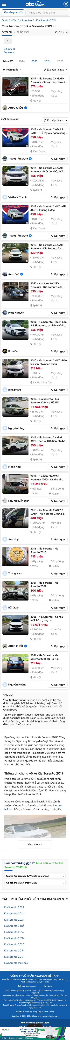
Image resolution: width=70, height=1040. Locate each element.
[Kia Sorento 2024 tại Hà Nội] (15, 407)
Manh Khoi (14, 466)
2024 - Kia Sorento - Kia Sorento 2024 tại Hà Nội (44, 400)
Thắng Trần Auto (18, 158)
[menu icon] (4, 4)
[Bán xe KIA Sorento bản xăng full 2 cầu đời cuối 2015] (15, 445)
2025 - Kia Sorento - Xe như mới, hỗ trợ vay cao (46, 618)
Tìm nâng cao (11, 12)
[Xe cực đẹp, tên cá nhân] (15, 86)
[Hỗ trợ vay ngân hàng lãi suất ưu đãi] (15, 137)
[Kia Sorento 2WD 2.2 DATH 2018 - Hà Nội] (15, 518)
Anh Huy (13, 539)
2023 (60, 61)
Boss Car (13, 351)
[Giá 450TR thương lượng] (15, 214)
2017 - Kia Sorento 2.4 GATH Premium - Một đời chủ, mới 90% (47, 171)
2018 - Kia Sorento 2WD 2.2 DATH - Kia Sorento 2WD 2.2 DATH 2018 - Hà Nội (47, 513)
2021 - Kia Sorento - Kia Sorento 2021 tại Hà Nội (44, 657)
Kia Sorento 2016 (14, 932)
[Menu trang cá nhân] (65, 4)
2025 (34, 61)
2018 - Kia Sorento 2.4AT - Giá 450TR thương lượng (48, 208)
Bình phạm (14, 389)
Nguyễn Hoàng (17, 684)
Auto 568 (13, 274)
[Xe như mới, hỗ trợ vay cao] (15, 625)
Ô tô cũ (6, 20)
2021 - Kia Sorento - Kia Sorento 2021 (44, 584)
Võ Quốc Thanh (17, 197)
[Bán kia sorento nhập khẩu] (15, 368)
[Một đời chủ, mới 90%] (15, 176)
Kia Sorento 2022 (14, 907)
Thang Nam (15, 573)
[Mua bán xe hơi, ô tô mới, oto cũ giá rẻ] (35, 3)
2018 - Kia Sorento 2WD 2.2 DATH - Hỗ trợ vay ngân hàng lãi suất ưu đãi (47, 133)
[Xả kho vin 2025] (15, 484)
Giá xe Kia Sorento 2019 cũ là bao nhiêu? (27, 875)
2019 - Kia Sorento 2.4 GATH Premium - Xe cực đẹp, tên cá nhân (47, 82)
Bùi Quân (13, 607)
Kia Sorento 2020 (14, 944)
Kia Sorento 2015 (14, 950)
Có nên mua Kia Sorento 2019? (22, 882)
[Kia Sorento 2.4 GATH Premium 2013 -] (15, 253)
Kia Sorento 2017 (13, 956)
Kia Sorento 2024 (14, 913)
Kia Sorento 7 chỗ (14, 926)
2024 (47, 61)
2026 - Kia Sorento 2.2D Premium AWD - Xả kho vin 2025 (46, 479)
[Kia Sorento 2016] (15, 556)
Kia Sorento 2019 (46, 20)
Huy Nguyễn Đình (18, 501)
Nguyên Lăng (16, 428)
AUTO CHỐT (15, 108)
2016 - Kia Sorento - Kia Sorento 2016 (44, 550)
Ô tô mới (23, 32)
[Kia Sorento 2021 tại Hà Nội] (15, 663)
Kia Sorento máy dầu (16, 963)
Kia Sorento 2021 (14, 919)
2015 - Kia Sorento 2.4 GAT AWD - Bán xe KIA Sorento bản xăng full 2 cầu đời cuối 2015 (48, 441)
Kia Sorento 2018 (14, 938)
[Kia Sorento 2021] (15, 591)
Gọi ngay (59, 159)
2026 (22, 61)
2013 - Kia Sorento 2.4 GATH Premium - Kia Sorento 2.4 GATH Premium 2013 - (47, 248)
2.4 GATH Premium (9, 50)
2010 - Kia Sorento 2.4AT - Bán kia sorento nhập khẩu (48, 362)
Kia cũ (15, 20)
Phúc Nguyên (16, 312)
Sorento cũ (27, 20)
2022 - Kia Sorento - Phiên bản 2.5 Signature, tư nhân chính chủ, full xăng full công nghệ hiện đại (48, 327)
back (8, 41)
